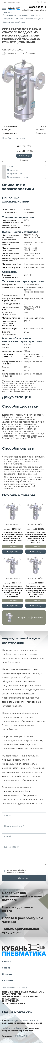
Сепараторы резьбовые (14, 22)
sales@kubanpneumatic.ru (34, 10)
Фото (10, 166)
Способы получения (18, 177)
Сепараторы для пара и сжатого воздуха (22, 19)
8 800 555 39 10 (37, 7)
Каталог (6, 961)
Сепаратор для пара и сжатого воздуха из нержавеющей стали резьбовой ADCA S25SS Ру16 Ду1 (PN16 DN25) (12, 537)
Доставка (7, 974)
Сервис (6, 968)
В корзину (24, 155)
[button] (24, 617)
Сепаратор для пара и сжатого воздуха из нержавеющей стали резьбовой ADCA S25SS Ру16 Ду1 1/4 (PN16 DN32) (35, 537)
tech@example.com (12, 1028)
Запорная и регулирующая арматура (20, 15)
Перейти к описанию (13, 138)
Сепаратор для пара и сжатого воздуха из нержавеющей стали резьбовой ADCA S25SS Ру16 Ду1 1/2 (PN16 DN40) (12, 591)
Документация (15, 173)
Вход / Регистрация (12, 2)
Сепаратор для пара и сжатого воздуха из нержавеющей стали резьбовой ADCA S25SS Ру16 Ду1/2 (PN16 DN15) (35, 591)
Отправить (24, 878)
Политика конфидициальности (14, 987)
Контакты (7, 980)
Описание (12, 170)
